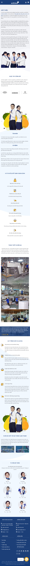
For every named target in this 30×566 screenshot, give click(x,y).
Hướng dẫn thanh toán (21, 542)
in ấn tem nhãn (4, 13)
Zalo (8, 483)
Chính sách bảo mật (6, 549)
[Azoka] (15, 2)
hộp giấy (16, 13)
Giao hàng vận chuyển (21, 544)
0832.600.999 (6, 527)
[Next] (28, 450)
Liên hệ (3, 542)
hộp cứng (21, 13)
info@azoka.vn (6, 529)
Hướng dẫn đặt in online (22, 540)
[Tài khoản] (26, 2)
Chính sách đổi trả (5, 546)
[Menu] (2, 2)
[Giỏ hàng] (28, 2)
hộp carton (25, 13)
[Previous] (1, 450)
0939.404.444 (21, 527)
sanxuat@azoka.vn (22, 529)
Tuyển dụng (4, 544)
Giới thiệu (4, 540)
